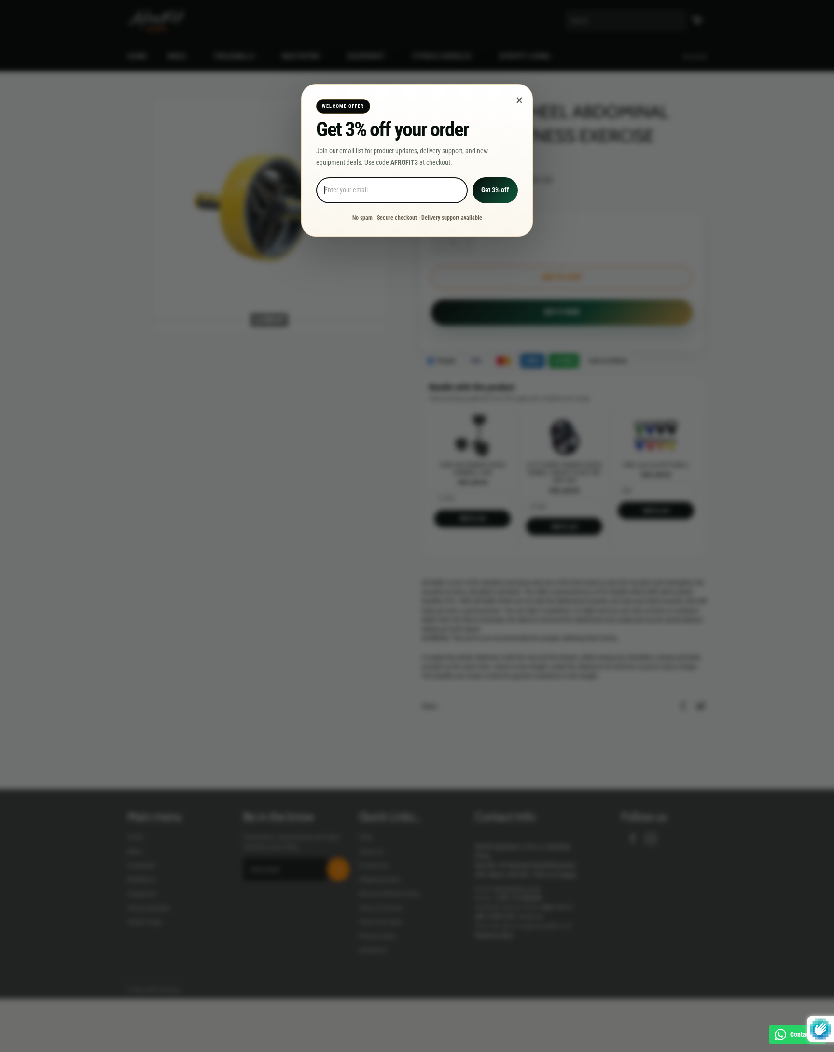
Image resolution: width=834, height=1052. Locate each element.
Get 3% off (495, 190)
